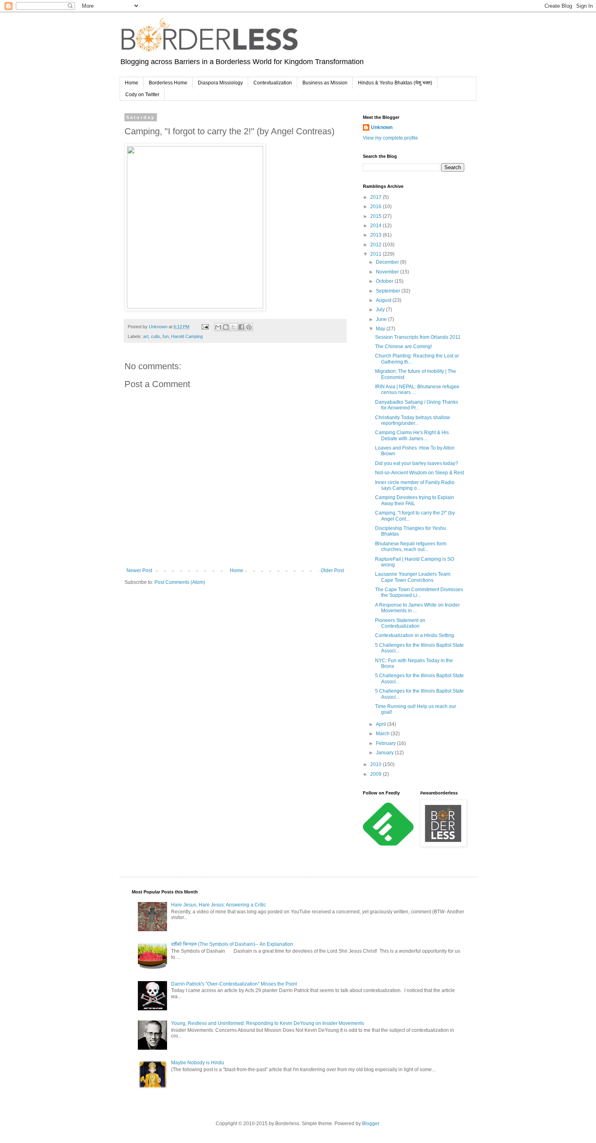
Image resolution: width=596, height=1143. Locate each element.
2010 (376, 764)
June (382, 319)
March (383, 733)
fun (166, 336)
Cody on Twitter (142, 94)
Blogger (370, 1123)
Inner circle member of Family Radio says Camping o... (415, 485)
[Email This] (218, 327)
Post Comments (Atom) (179, 582)
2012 (376, 245)
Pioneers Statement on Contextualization (400, 623)
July (381, 309)
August (384, 300)
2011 (376, 254)
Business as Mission (324, 83)
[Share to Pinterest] (249, 327)
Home (131, 83)
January (385, 753)
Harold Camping (187, 336)
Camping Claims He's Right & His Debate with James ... (412, 435)
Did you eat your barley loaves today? (416, 463)
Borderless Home (168, 83)
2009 (376, 774)
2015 (376, 216)
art (145, 336)
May (381, 328)
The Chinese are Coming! (403, 346)
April (381, 724)
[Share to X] (233, 327)
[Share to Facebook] (241, 327)
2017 (376, 197)
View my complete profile (390, 138)
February (386, 743)
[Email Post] (204, 326)
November (388, 272)
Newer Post (139, 570)
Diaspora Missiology (220, 83)
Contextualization (272, 83)
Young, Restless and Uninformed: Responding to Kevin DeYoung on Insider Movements (267, 1023)
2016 (376, 206)
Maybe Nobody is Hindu (197, 1063)
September (388, 291)
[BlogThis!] (226, 327)
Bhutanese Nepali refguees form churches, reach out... (410, 546)
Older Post (332, 570)
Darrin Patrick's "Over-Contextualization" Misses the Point (234, 984)
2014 (376, 225)
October (385, 281)
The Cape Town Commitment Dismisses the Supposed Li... (419, 592)
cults (155, 336)
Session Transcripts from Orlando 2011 (418, 337)
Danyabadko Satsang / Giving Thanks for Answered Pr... (416, 405)
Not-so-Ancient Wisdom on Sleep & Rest (419, 473)
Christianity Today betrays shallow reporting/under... (412, 420)
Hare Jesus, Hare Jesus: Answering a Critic (218, 905)
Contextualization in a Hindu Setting (414, 635)
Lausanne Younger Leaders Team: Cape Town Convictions (413, 577)
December (388, 262)
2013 (376, 235)
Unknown (381, 127)
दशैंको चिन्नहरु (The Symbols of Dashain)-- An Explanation (232, 944)
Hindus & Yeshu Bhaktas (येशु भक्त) (395, 83)
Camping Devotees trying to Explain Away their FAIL (414, 500)
